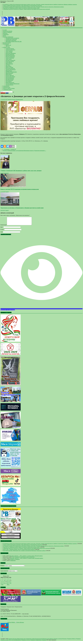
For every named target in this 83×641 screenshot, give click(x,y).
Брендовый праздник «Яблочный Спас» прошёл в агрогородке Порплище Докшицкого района (24, 550)
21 (10, 581)
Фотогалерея (6, 43)
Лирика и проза (6, 47)
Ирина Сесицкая (9, 67)
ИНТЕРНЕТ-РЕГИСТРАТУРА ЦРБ (13, 41)
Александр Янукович (10, 49)
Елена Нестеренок (10, 61)
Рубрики (2, 565)
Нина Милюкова (9, 80)
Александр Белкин (10, 48)
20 (9, 581)
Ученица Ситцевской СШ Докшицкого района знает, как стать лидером (21, 170)
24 (4, 583)
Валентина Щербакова (11, 53)
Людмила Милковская (10, 69)
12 (7, 580)
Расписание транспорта (11, 40)
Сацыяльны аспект (7, 89)
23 (2, 583)
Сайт (2, 231)
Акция (7, 93)
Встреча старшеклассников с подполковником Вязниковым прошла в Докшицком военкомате (24, 150)
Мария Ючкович (9, 73)
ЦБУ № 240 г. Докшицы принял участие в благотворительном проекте (18, 549)
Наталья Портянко (10, 79)
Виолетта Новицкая (10, 56)
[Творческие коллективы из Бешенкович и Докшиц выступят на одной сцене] (10, 205)
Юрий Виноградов (10, 82)
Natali (6, 173)
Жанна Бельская (9, 63)
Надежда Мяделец (10, 75)
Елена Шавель (9, 62)
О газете (5, 29)
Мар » (8, 584)
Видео (4, 35)
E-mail (2, 229)
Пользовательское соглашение (12, 38)
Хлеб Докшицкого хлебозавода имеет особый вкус (23, 557)
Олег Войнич (9, 81)
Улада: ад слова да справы (9, 88)
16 (2, 581)
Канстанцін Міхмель (10, 68)
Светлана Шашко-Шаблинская (12, 83)
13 (9, 580)
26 (7, 583)
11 (5, 580)
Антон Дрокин (9, 52)
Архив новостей (4, 570)
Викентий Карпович (10, 55)
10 (4, 580)
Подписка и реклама (7, 31)
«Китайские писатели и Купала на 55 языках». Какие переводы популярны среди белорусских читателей (26, 9)
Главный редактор (11, 99)
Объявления (5, 34)
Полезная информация (8, 36)
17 (4, 581)
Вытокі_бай (8, 45)
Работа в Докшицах (7, 32)
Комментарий (4, 224)
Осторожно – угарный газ (9, 149)
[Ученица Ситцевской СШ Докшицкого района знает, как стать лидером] (5, 168)
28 (10, 583)
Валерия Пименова (10, 54)
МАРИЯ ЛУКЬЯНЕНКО (11, 72)
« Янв (2, 584)
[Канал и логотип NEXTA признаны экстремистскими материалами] (13, 186)
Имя (2, 227)
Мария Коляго (9, 70)
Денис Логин (9, 59)
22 (1, 583)
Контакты (5, 33)
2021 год (8, 46)
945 (6, 99)
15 (1, 581)
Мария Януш (8, 74)
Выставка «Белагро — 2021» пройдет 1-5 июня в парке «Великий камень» (26, 555)
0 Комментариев (19, 99)
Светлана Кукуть (9, 84)
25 (5, 583)
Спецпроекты (6, 86)
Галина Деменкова (10, 57)
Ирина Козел (8, 66)
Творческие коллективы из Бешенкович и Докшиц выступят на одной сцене (22, 207)
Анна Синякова (9, 50)
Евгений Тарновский (10, 60)
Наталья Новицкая (10, 77)
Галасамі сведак (6, 87)
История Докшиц (7, 42)
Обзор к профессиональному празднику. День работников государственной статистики (22, 5)
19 (7, 581)
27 (9, 583)
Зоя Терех (8, 64)
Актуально (3, 93)
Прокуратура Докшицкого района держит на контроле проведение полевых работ (21, 8)
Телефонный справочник (11, 39)
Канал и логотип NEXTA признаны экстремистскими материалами (20, 189)
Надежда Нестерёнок (10, 76)
